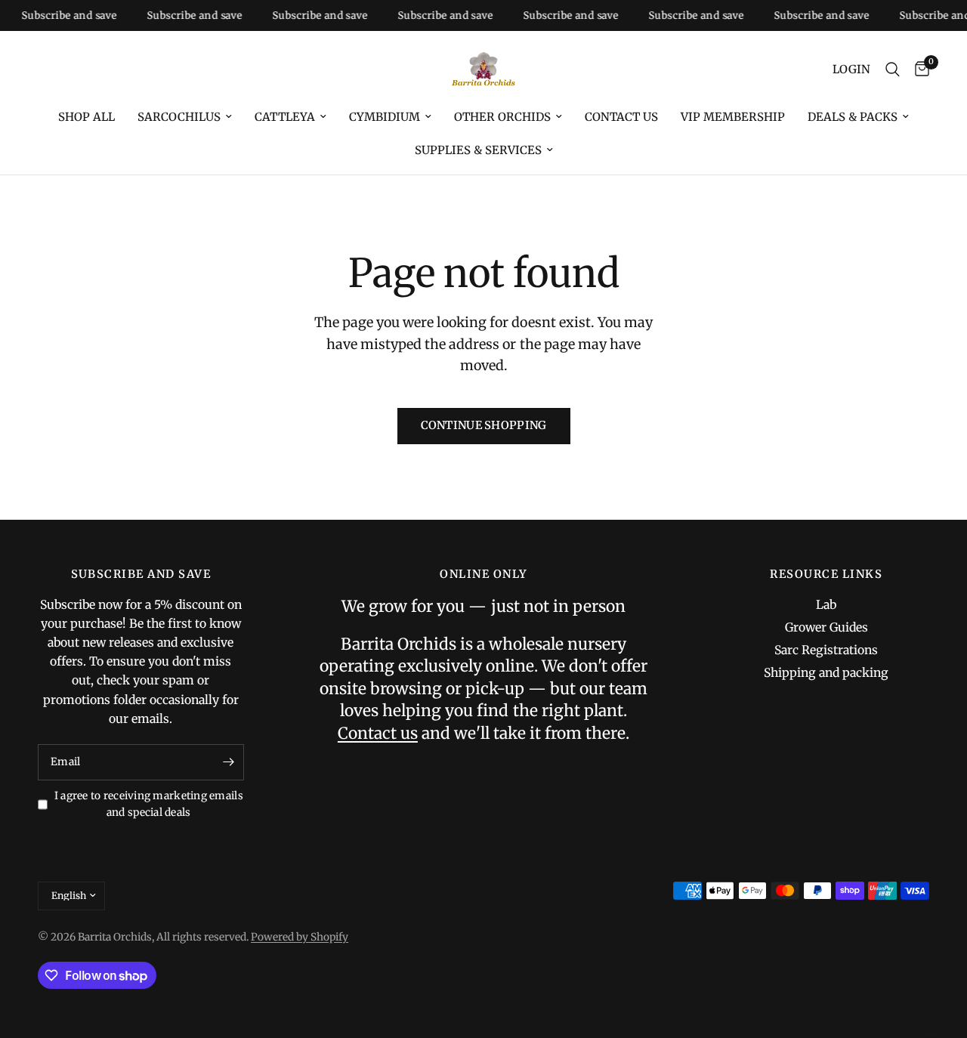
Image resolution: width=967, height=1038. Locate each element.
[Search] (892, 69)
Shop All (86, 117)
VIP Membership (733, 117)
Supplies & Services (478, 150)
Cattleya (285, 117)
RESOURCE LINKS (826, 574)
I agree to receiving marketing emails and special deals (148, 804)
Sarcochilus (179, 117)
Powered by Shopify (299, 937)
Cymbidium (384, 117)
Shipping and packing (826, 673)
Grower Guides (826, 627)
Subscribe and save (59, 15)
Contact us (621, 117)
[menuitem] (86, 117)
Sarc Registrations (826, 650)
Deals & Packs (852, 117)
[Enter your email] (229, 762)
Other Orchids (502, 117)
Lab (826, 605)
